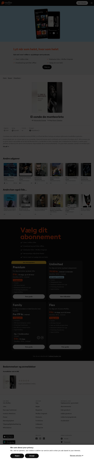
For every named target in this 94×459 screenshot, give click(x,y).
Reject (17, 456)
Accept (31, 456)
